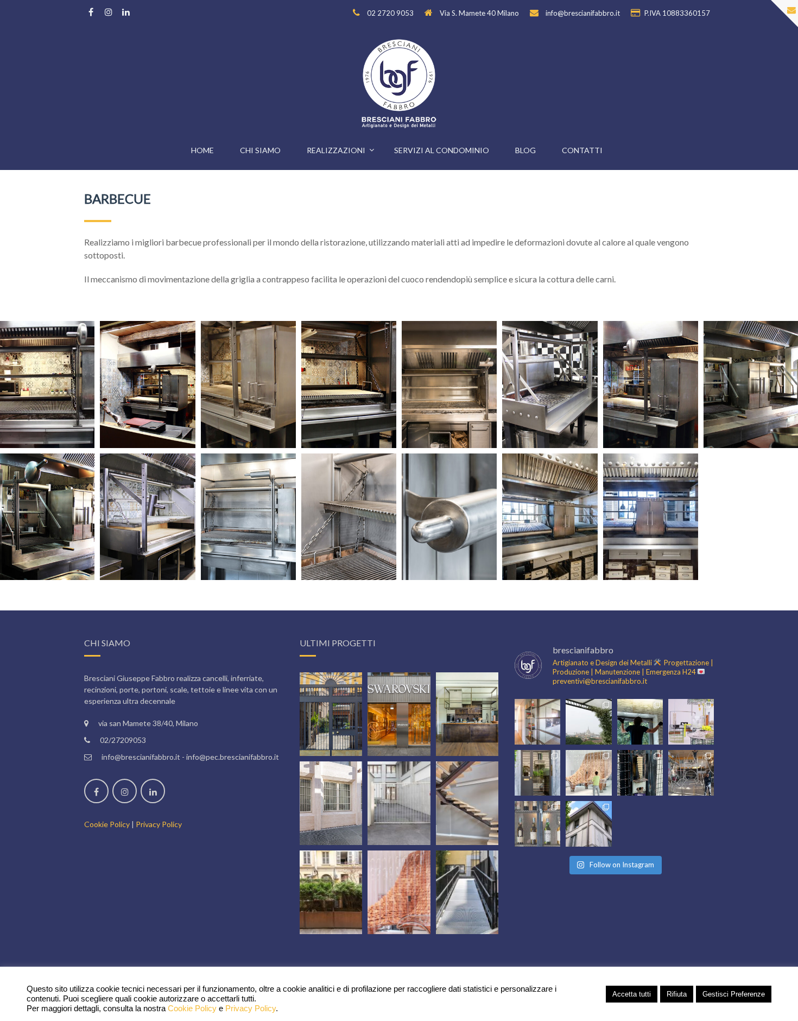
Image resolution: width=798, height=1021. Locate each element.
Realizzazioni (336, 150)
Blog (525, 150)
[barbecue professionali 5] (449, 384)
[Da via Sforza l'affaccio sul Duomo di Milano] (588, 722)
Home (202, 150)
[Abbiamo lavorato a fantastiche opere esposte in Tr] (691, 773)
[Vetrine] (399, 714)
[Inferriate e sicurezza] (331, 803)
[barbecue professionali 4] (348, 384)
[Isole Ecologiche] (331, 892)
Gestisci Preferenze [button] (733, 994)
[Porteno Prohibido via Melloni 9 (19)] (650, 517)
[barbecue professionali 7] (650, 384)
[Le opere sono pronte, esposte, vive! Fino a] (691, 722)
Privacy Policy (159, 824)
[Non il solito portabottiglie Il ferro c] (537, 824)
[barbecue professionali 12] (348, 517)
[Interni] (467, 714)
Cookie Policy (107, 824)
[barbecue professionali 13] (449, 517)
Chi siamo (260, 150)
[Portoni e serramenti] (331, 714)
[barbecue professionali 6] (549, 384)
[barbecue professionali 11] (248, 517)
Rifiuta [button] (677, 994)
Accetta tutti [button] (631, 994)
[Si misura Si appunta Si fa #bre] (640, 722)
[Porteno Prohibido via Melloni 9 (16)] (549, 517)
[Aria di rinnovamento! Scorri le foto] (640, 773)
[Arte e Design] (399, 892)
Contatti (582, 150)
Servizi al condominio (441, 150)
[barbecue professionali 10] (147, 517)
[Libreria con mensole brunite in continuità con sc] (537, 722)
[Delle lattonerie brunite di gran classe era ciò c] (588, 824)
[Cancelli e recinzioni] (399, 803)
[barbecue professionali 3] (248, 384)
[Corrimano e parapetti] (467, 892)
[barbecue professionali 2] (147, 384)
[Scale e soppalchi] (467, 803)
